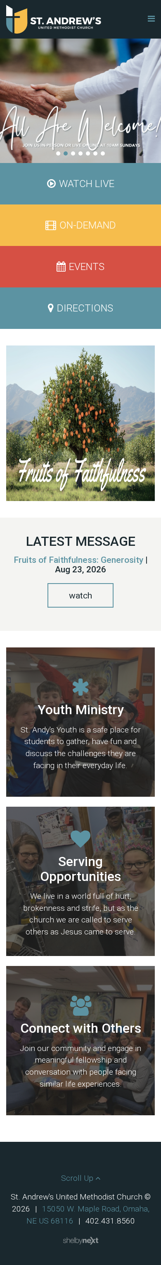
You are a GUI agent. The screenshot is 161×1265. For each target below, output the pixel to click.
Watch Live (86, 184)
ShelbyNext (80, 1241)
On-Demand (87, 225)
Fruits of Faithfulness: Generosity (78, 560)
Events (86, 266)
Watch (80, 596)
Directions (85, 308)
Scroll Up (78, 1178)
